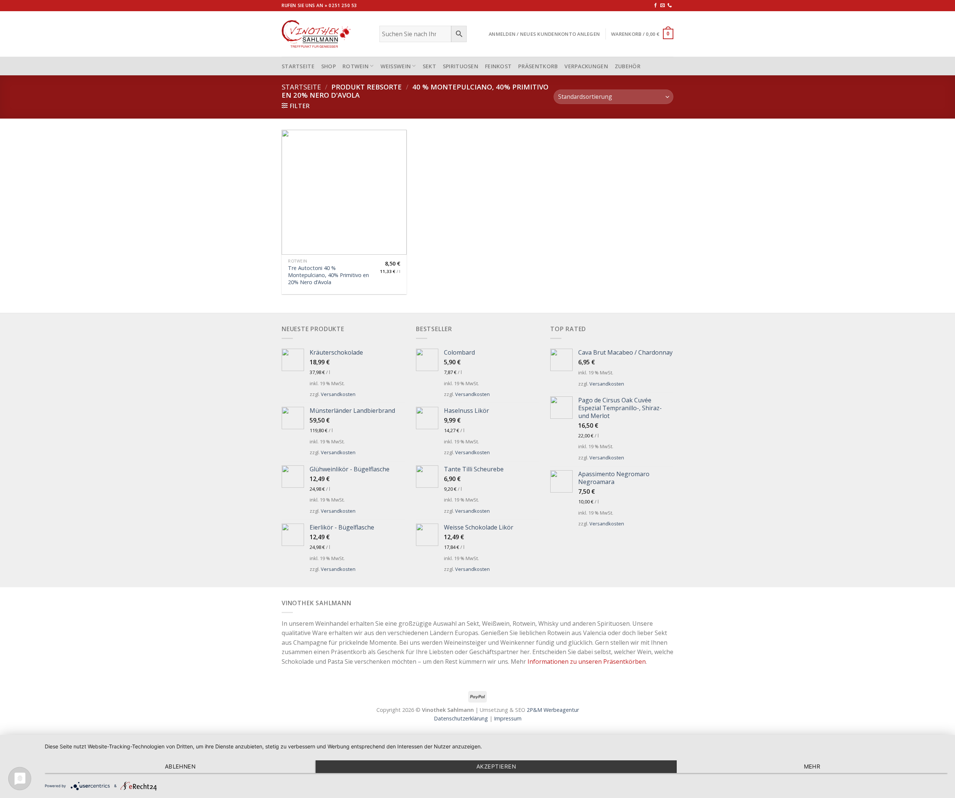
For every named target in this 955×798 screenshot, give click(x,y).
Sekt (429, 66)
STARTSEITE (298, 66)
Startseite (301, 86)
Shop (328, 66)
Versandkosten (338, 394)
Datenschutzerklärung (461, 718)
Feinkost (498, 66)
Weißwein (396, 66)
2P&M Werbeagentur (553, 709)
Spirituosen (460, 66)
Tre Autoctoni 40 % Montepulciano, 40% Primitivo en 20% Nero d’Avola (328, 275)
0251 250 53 (343, 5)
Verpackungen (586, 66)
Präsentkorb (538, 66)
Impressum (508, 718)
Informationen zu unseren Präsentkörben (586, 661)
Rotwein (355, 66)
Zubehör (628, 66)
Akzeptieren (496, 766)
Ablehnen (180, 766)
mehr (812, 766)
